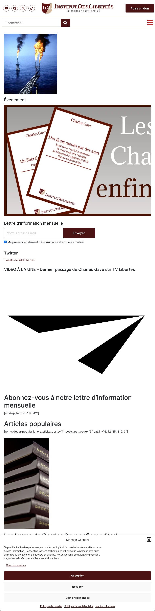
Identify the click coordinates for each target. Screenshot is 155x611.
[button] (149, 540)
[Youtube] (6, 8)
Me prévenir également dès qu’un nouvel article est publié (45, 242)
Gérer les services (16, 565)
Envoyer (79, 233)
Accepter (77, 575)
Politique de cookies (51, 606)
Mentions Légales (105, 606)
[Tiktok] (31, 8)
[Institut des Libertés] (77, 8)
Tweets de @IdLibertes (19, 260)
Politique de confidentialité (78, 606)
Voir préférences (78, 598)
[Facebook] (15, 8)
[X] (23, 8)
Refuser (77, 586)
